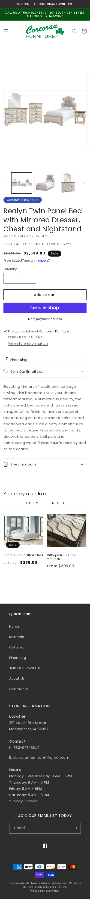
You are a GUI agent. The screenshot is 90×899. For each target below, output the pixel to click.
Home (14, 626)
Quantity (10, 269)
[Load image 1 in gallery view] (21, 183)
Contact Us (19, 689)
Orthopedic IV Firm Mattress (61, 557)
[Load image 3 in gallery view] (68, 183)
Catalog (16, 647)
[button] (6, 31)
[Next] (85, 184)
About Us (17, 678)
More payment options (45, 319)
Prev (33, 503)
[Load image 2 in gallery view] (44, 183)
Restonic (16, 637)
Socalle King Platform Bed (23, 555)
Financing (17, 657)
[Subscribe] (75, 828)
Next (56, 503)
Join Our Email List (25, 668)
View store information (28, 343)
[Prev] (5, 184)
